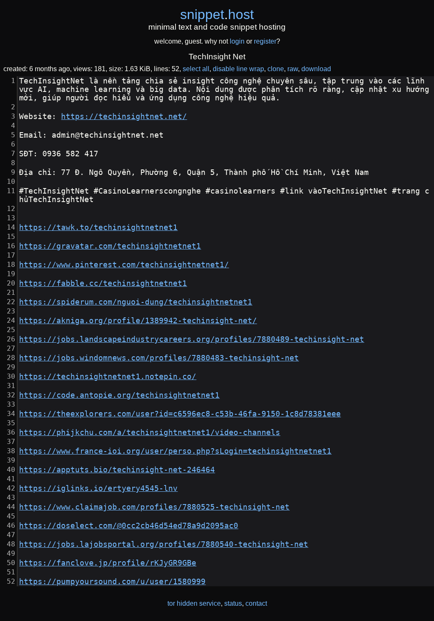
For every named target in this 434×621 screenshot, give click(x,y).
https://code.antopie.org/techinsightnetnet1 (119, 395)
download (316, 68)
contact (256, 603)
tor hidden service (194, 603)
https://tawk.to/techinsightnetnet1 (98, 227)
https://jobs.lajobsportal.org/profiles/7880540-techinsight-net (163, 544)
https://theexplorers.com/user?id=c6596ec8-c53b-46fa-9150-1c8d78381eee (180, 414)
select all (196, 68)
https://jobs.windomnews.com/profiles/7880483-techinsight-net (159, 358)
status (233, 603)
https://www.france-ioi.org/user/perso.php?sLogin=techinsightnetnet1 (175, 451)
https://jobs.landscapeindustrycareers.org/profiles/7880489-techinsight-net (191, 339)
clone (275, 68)
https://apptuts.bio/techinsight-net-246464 (117, 470)
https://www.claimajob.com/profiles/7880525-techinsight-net (154, 507)
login (237, 41)
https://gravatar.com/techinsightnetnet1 (110, 246)
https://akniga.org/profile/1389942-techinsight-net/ (138, 320)
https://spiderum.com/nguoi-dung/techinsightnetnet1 (135, 302)
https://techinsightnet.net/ (124, 116)
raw (292, 68)
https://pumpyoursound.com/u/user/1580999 (112, 581)
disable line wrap (238, 68)
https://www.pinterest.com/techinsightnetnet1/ (124, 265)
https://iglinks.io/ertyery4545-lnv (98, 488)
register (265, 41)
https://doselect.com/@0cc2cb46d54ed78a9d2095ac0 (128, 525)
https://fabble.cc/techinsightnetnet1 (103, 283)
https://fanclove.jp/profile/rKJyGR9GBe (107, 563)
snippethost (217, 14)
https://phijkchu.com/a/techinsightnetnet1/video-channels (149, 432)
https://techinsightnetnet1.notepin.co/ (107, 376)
